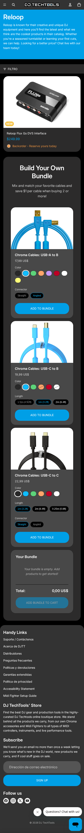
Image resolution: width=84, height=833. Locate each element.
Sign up (42, 780)
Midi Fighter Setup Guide (19, 695)
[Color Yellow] (18, 280)
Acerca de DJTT (14, 646)
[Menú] (4, 4)
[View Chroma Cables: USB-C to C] (42, 449)
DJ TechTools (46, 822)
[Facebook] (6, 800)
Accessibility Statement (19, 688)
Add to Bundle (42, 308)
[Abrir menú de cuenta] (70, 4)
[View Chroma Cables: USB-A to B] (42, 228)
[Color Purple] (49, 273)
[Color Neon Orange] (41, 273)
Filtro (13, 69)
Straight (22, 295)
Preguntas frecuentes (17, 660)
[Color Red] (57, 273)
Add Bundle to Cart (42, 602)
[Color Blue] (26, 273)
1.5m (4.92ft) (24, 402)
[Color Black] (18, 273)
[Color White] (64, 273)
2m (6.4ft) (61, 402)
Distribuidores (12, 653)
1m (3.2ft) (43, 402)
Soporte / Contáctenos (18, 639)
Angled (37, 295)
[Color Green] (33, 273)
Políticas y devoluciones (19, 667)
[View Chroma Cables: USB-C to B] (42, 342)
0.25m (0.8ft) (59, 508)
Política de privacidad (17, 681)
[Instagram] (13, 800)
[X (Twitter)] (20, 800)
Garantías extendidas (17, 674)
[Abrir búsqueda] (13, 4)
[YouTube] (27, 800)
